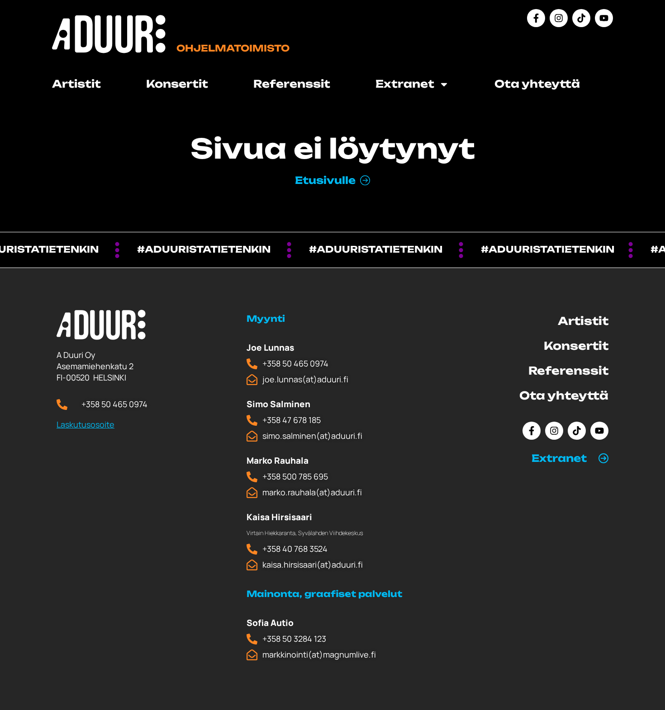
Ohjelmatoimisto (233, 48)
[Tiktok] (581, 18)
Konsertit (177, 83)
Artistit (76, 83)
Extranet (559, 458)
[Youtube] (604, 18)
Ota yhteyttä (537, 83)
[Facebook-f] (536, 18)
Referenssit (291, 83)
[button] (570, 458)
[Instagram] (559, 18)
